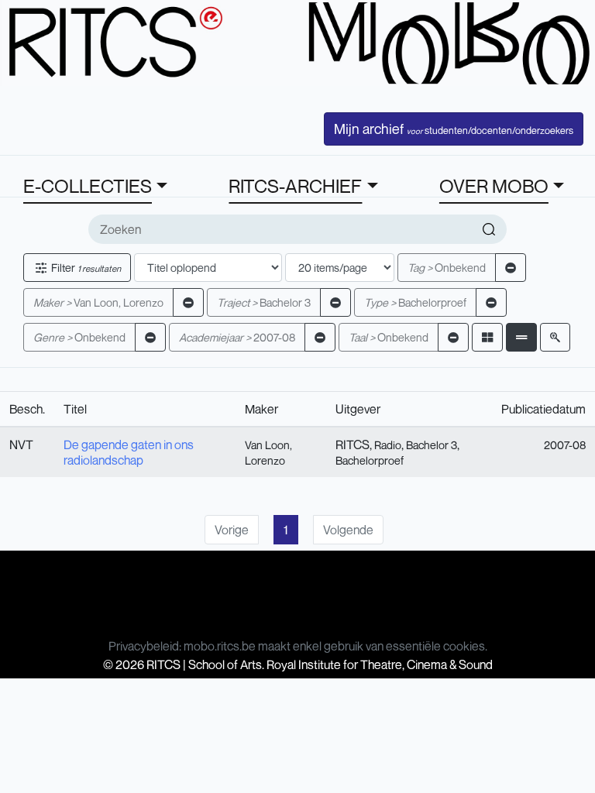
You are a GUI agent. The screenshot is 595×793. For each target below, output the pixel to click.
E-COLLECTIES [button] (87, 186)
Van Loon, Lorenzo (98, 302)
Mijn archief (453, 128)
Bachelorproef (415, 302)
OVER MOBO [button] (494, 186)
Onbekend (447, 267)
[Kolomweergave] (487, 337)
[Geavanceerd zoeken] (555, 337)
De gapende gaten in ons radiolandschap (129, 452)
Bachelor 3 (264, 302)
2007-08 (237, 337)
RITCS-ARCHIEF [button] (295, 186)
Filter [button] (85, 267)
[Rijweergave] (521, 337)
